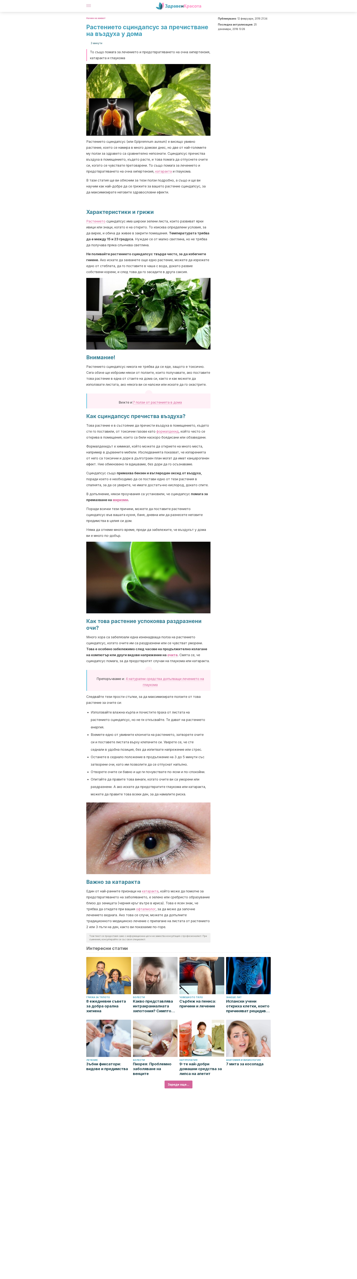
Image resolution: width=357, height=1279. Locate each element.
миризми (120, 500)
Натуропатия (188, 1060)
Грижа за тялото (98, 997)
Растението (95, 221)
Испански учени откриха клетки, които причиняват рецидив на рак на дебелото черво (247, 1006)
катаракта (163, 171)
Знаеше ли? (234, 997)
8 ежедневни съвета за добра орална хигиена (106, 1006)
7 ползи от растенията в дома (157, 402)
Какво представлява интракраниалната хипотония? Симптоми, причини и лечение (155, 1006)
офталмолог (146, 909)
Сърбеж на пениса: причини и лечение (197, 1003)
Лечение (92, 1060)
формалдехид (167, 431)
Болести (139, 997)
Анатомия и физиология (243, 1060)
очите (172, 655)
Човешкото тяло (191, 997)
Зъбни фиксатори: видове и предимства (107, 1066)
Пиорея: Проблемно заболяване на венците (152, 1069)
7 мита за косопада (244, 1064)
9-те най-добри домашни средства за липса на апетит (200, 1069)
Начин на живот (96, 18)
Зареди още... (178, 1084)
